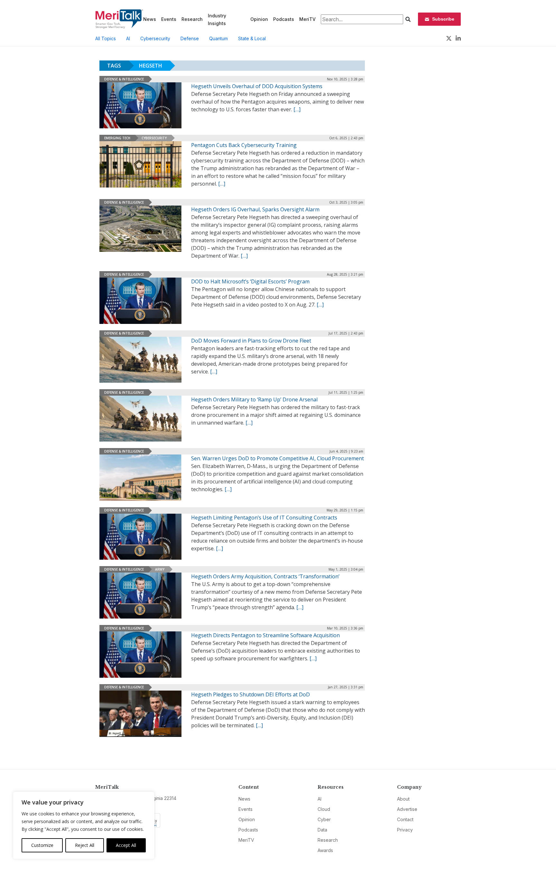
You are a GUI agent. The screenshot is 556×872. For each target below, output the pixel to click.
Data (322, 829)
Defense (190, 38)
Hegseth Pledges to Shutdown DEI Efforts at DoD (250, 694)
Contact (405, 819)
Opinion (259, 19)
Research (192, 19)
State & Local (252, 38)
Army (159, 569)
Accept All (126, 845)
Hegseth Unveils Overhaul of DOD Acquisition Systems (256, 86)
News (149, 19)
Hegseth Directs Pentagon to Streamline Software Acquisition (265, 635)
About (403, 799)
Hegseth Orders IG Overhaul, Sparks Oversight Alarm (255, 209)
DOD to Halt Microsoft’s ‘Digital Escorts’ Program (250, 281)
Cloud (324, 809)
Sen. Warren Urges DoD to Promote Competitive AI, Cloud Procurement (277, 458)
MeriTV (307, 19)
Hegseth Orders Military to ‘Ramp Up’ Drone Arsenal (254, 399)
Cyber (324, 819)
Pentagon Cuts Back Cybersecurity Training (244, 145)
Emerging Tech (117, 138)
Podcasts (283, 19)
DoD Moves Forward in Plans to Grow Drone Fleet (251, 340)
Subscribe (443, 19)
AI (128, 38)
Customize (42, 845)
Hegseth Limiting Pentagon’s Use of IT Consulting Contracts (264, 517)
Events (168, 19)
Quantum (218, 38)
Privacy (405, 829)
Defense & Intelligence (124, 79)
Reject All (84, 845)
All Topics (105, 38)
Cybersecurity (155, 38)
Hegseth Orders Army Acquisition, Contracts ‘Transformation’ (265, 576)
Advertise (407, 809)
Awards (325, 850)
